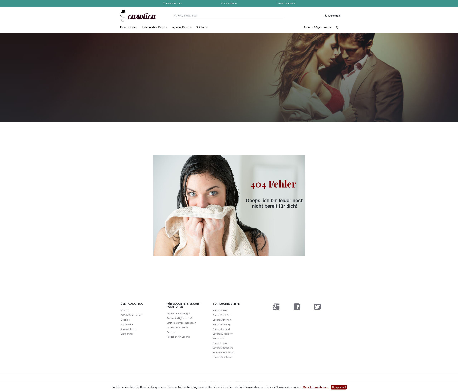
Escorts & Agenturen (316, 27)
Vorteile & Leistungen (179, 313)
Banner (171, 332)
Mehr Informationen (315, 387)
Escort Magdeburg (223, 347)
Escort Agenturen (222, 357)
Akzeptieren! (339, 387)
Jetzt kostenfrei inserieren (181, 322)
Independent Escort (224, 352)
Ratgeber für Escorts (178, 336)
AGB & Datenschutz (132, 315)
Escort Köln (219, 338)
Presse (124, 310)
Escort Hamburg (222, 324)
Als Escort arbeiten (177, 327)
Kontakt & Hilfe (129, 329)
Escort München (222, 319)
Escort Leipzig (220, 343)
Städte (200, 27)
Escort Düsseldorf (223, 333)
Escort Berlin (220, 310)
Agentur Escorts (181, 27)
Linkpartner (127, 333)
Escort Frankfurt (222, 315)
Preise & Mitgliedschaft (180, 318)
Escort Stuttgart (221, 329)
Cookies (125, 319)
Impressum (127, 324)
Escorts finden (128, 27)
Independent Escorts (154, 27)
